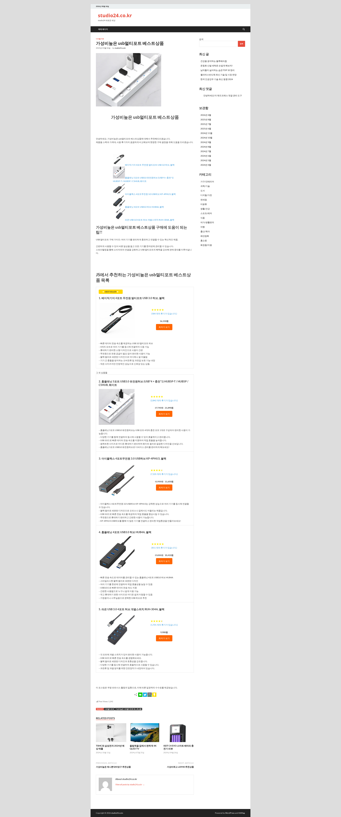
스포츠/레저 (206, 213)
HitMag (241, 813)
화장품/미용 (206, 245)
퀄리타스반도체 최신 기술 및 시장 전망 (218, 74)
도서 (202, 190)
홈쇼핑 (203, 240)
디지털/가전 (100, 39)
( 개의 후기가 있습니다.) (164, 313)
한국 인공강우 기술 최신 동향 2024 (216, 79)
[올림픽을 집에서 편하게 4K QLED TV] (145, 733)
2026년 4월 (205, 115)
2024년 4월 (205, 165)
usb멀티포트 (109, 709)
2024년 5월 (205, 160)
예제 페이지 (103, 29)
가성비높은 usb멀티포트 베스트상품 (128, 709)
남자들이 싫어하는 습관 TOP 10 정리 (217, 70)
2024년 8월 (205, 146)
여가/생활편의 (207, 222)
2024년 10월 (206, 137)
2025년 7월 (205, 124)
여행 (202, 227)
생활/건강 (205, 208)
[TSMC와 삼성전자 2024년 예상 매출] (111, 733)
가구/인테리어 (207, 181)
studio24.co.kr (115, 15)
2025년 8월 (205, 119)
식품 (202, 217)
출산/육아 (205, 231)
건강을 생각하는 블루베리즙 (213, 61)
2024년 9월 (205, 142)
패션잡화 (204, 236)
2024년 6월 (205, 155)
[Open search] (244, 29)
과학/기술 (205, 186)
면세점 (203, 199)
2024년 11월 (206, 133)
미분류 (203, 204)
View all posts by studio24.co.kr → (130, 784)
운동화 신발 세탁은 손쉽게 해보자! (216, 65)
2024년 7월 (205, 151)
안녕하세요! (209, 95)
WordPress (230, 813)
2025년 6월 (205, 128)
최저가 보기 (164, 327)
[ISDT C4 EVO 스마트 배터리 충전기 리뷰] (178, 733)
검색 (201, 39)
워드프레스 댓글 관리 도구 (229, 95)
